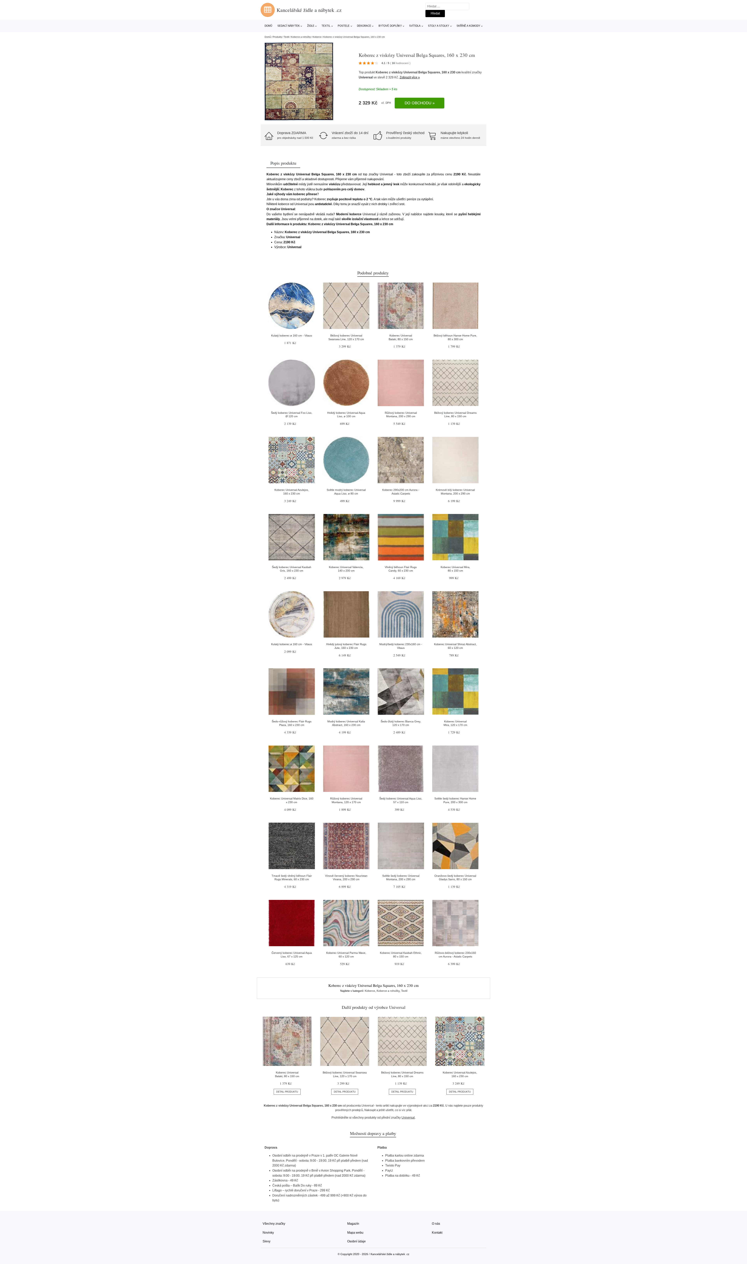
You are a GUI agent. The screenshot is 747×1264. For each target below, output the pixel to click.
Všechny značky (274, 1223)
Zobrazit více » (410, 77)
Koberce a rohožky (301, 37)
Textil (326, 25)
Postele (344, 25)
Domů (268, 25)
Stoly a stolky (438, 25)
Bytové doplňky (390, 25)
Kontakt (437, 1232)
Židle (310, 25)
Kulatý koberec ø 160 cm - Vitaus (291, 335)
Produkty (277, 37)
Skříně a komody (468, 25)
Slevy (266, 1241)
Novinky (268, 1232)
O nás (436, 1223)
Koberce (317, 37)
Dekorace (364, 25)
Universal (366, 77)
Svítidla (415, 25)
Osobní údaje (356, 1241)
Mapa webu (355, 1232)
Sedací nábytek (288, 25)
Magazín (353, 1223)
